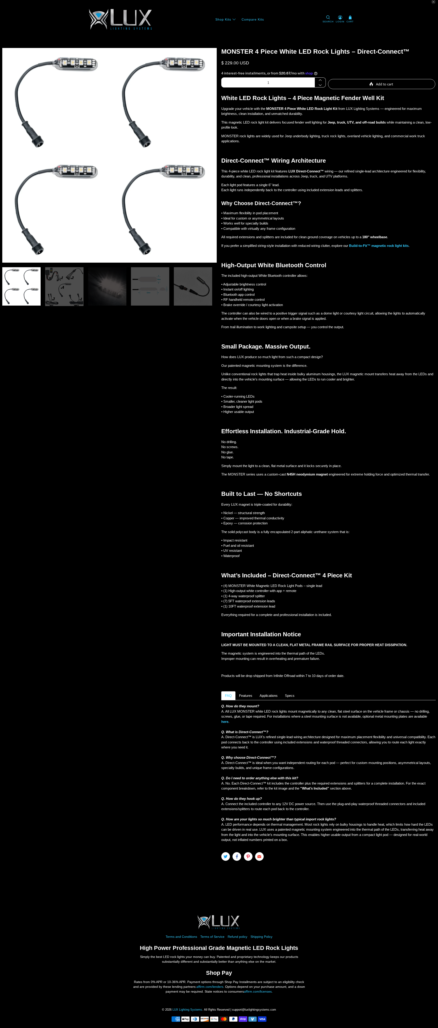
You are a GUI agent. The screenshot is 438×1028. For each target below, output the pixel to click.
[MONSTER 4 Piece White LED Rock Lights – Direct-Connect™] (109, 155)
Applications (269, 696)
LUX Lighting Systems (187, 1009)
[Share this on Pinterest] (248, 856)
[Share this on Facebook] (236, 856)
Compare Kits (253, 19)
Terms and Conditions (181, 936)
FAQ (228, 696)
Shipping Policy (261, 936)
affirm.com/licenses (258, 991)
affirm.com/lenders (209, 986)
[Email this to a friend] (259, 856)
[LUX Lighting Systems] (121, 19)
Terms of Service (212, 936)
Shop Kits (223, 19)
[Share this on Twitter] (225, 856)
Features (245, 696)
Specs (290, 696)
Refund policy (237, 936)
